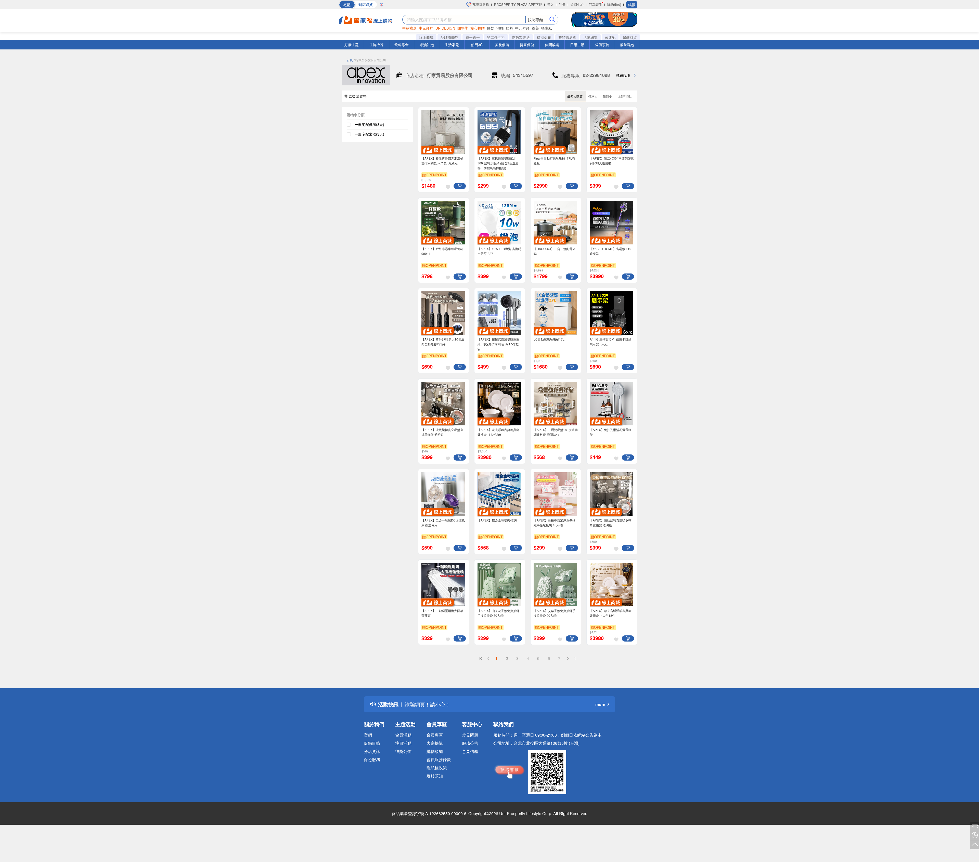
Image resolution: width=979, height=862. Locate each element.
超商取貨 (630, 37)
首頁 (350, 60)
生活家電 (452, 44)
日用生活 (577, 44)
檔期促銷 (544, 37)
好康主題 (351, 44)
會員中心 (577, 4)
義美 (535, 28)
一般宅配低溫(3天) (369, 124)
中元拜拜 (426, 28)
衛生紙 (546, 28)
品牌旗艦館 (449, 37)
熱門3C (477, 44)
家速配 (610, 37)
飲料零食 (401, 44)
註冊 (562, 4)
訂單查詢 (595, 4)
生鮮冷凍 (376, 44)
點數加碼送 (521, 37)
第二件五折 (496, 37)
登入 (550, 4)
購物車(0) (614, 4)
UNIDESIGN (445, 28)
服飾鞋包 (627, 44)
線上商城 (426, 37)
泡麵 (500, 28)
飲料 (509, 28)
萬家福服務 (480, 4)
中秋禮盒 (409, 28)
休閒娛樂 (552, 44)
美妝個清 (502, 44)
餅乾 (490, 28)
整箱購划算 (567, 37)
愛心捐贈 (477, 28)
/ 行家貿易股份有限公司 (370, 60)
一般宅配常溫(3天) (369, 134)
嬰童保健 (527, 44)
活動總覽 (590, 37)
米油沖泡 (427, 44)
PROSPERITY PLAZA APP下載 (518, 4)
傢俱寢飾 (602, 44)
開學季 (462, 28)
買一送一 (473, 37)
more (600, 704)
